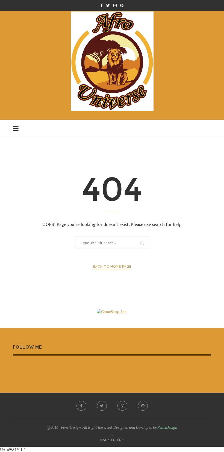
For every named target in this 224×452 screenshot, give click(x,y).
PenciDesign (167, 427)
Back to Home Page (112, 267)
